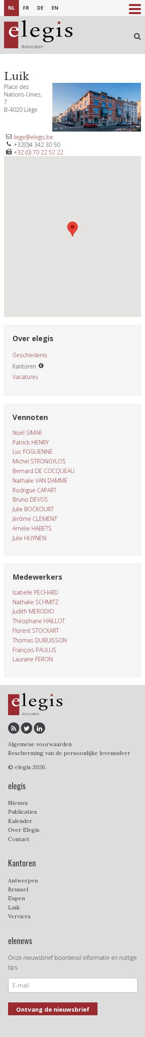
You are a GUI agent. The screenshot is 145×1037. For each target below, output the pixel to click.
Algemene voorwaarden (40, 744)
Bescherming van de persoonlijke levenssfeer (69, 753)
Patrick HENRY (30, 442)
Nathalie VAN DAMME (40, 480)
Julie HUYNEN (29, 538)
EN (55, 7)
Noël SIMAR (27, 432)
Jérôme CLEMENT (34, 519)
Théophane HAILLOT (38, 621)
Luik (14, 907)
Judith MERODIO (33, 611)
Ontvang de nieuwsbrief (52, 1009)
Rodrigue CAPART (34, 490)
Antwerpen (23, 880)
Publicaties (22, 811)
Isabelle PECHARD (35, 592)
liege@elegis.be (33, 137)
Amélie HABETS (32, 528)
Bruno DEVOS (30, 499)
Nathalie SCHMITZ (35, 602)
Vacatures (25, 377)
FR (26, 7)
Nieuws (18, 803)
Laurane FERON (32, 659)
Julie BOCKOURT (33, 509)
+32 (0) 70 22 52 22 (38, 152)
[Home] (38, 35)
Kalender (20, 821)
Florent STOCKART (35, 630)
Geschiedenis (29, 355)
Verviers (19, 916)
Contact (18, 839)
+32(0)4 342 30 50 (37, 144)
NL (11, 7)
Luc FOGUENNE (32, 451)
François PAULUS (34, 650)
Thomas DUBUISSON (39, 640)
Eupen (16, 898)
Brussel (18, 889)
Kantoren (24, 366)
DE (40, 7)
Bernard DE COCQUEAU (43, 471)
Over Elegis (23, 829)
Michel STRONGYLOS (39, 461)
